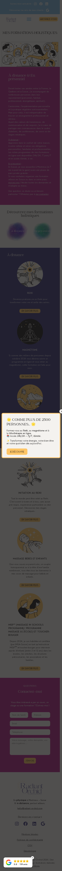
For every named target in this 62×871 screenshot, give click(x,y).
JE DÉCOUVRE (17, 451)
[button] (18, 862)
